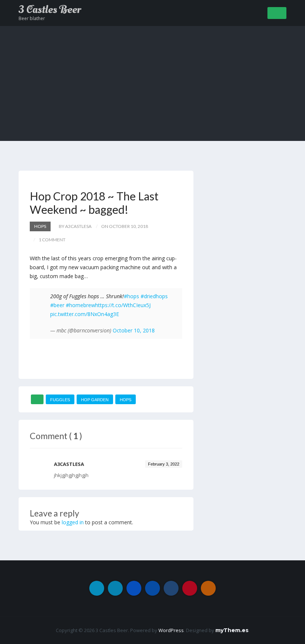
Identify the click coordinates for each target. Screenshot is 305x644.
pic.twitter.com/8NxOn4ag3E (84, 314)
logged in (73, 522)
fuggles (60, 399)
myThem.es (231, 630)
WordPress (171, 630)
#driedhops (154, 296)
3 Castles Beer (50, 9)
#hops (131, 296)
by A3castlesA (75, 226)
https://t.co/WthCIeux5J (123, 305)
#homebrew (80, 305)
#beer (57, 305)
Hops (40, 226)
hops (125, 399)
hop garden (95, 399)
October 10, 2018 (134, 330)
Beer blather (32, 18)
